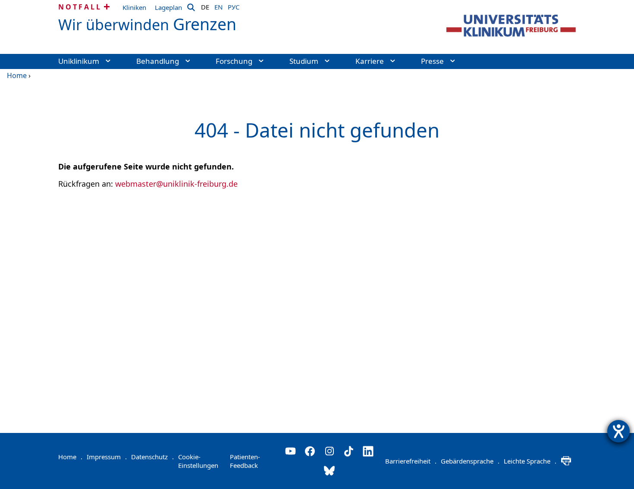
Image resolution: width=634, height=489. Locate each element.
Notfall (80, 7)
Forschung (234, 61)
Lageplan (168, 7)
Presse (432, 61)
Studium (303, 61)
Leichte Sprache (530, 461)
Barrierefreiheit (410, 461)
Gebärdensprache (470, 461)
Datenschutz (152, 456)
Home (17, 75)
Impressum (107, 456)
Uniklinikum (78, 61)
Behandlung (157, 61)
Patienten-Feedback (245, 461)
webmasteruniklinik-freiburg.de (176, 184)
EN (218, 6)
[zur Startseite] (511, 25)
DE (205, 6)
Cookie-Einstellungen (198, 461)
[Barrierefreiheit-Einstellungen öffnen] (618, 431)
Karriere (369, 61)
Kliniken (134, 7)
